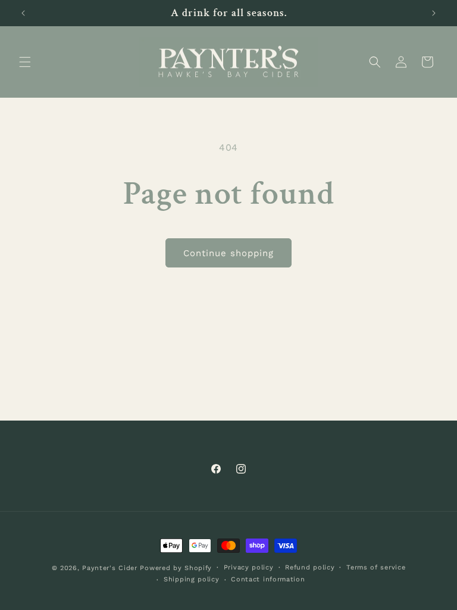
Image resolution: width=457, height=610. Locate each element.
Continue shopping (228, 253)
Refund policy (309, 567)
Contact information (268, 579)
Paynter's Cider (109, 568)
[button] (25, 62)
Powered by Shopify (176, 568)
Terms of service (375, 567)
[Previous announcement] (23, 13)
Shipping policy (192, 579)
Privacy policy (249, 567)
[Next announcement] (434, 13)
